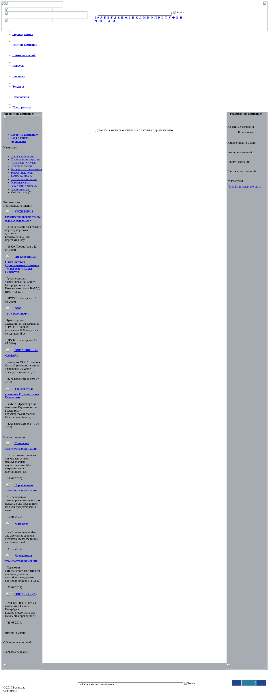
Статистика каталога (24, 179)
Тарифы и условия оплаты (244, 186)
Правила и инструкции (25, 159)
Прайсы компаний (22, 156)
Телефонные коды (22, 172)
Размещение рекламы (24, 185)
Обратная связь (20, 182)
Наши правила (20, 189)
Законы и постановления (26, 169)
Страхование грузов (23, 162)
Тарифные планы (21, 175)
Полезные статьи (21, 166)
